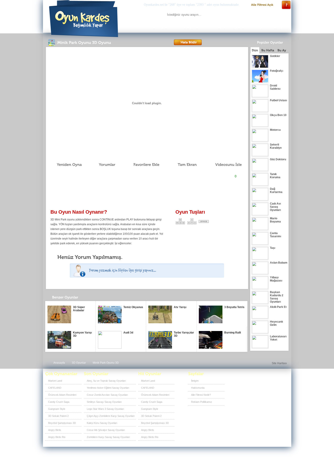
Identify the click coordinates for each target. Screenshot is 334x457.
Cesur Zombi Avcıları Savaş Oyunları (107, 394)
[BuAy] (281, 50)
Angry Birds (54, 430)
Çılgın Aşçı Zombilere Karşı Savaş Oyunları (111, 416)
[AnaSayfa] (157, 26)
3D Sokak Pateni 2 (58, 416)
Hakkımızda (197, 387)
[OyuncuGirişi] (271, 26)
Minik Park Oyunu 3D (106, 362)
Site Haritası (279, 363)
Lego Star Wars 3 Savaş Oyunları (105, 409)
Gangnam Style (56, 409)
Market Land (55, 380)
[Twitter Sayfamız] (269, 382)
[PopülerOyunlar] (231, 26)
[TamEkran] (184, 164)
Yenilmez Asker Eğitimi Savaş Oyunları (108, 387)
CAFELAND (54, 387)
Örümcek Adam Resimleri (62, 394)
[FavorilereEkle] (143, 164)
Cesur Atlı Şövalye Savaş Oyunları (106, 430)
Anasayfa (59, 362)
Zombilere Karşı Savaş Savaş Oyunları (108, 437)
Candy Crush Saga (58, 401)
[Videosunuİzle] (225, 164)
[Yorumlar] (104, 164)
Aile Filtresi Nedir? (201, 394)
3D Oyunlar (79, 362)
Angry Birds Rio (56, 437)
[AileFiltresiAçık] (262, 5)
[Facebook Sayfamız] (261, 382)
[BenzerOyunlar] (73, 298)
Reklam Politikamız (201, 401)
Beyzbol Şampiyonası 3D (62, 423)
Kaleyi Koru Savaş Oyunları (102, 423)
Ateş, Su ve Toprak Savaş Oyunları (106, 380)
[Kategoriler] (191, 26)
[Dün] (254, 50)
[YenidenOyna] (67, 164)
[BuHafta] (268, 50)
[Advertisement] (146, 194)
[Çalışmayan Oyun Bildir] (188, 42)
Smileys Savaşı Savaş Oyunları (104, 401)
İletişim (195, 380)
